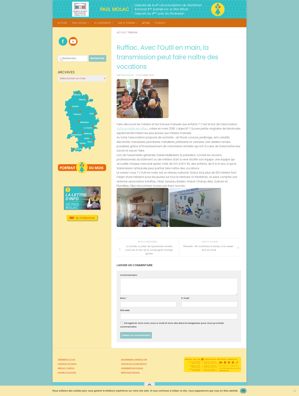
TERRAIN (132, 32)
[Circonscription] (82, 151)
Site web (125, 310)
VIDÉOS (70, 368)
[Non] (294, 391)
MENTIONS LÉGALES (130, 372)
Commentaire (129, 275)
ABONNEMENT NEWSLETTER (134, 359)
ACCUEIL (62, 23)
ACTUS (146, 23)
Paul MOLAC (127, 75)
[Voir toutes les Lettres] (82, 209)
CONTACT (160, 23)
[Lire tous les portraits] (82, 172)
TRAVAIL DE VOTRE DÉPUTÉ (134, 363)
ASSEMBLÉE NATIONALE (132, 368)
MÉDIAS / (62, 368)
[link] (132, 129)
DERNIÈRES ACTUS (66, 359)
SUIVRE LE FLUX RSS (67, 372)
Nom (123, 298)
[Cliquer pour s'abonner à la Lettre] (82, 220)
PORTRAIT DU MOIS (67, 363)
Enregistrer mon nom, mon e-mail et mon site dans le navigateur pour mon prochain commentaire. (172, 325)
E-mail (186, 298)
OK (243, 390)
